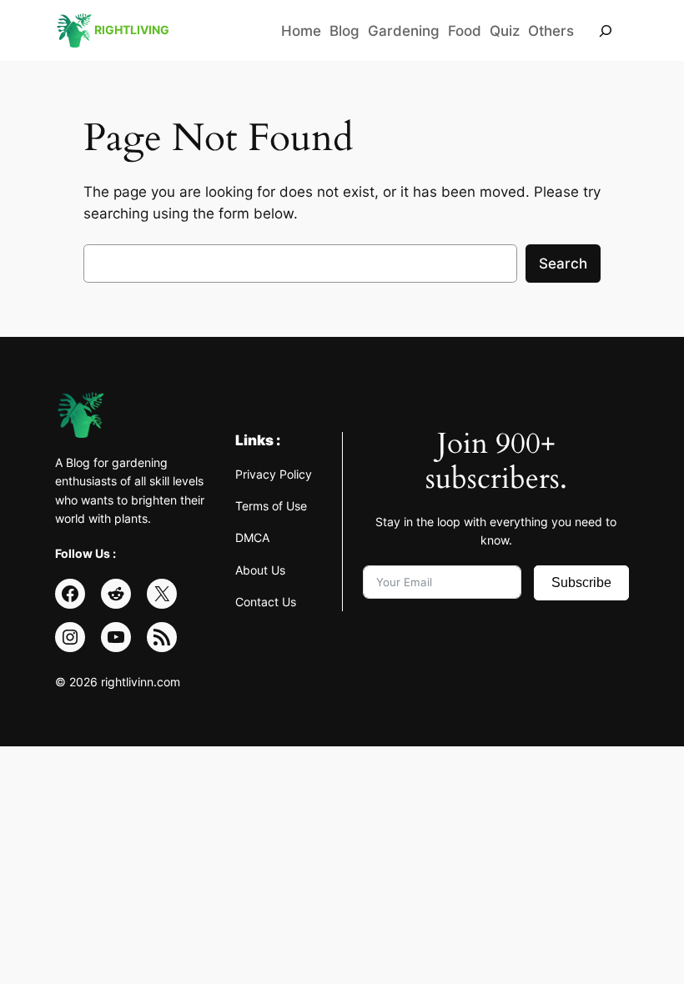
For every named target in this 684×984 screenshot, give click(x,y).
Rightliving (131, 30)
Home (301, 31)
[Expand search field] (605, 30)
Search (563, 263)
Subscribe (581, 582)
